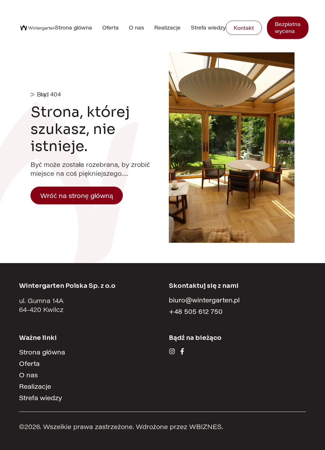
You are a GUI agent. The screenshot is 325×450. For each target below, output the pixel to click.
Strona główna (73, 27)
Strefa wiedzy (208, 27)
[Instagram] (172, 351)
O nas (136, 27)
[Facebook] (182, 351)
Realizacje (167, 27)
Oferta (110, 27)
